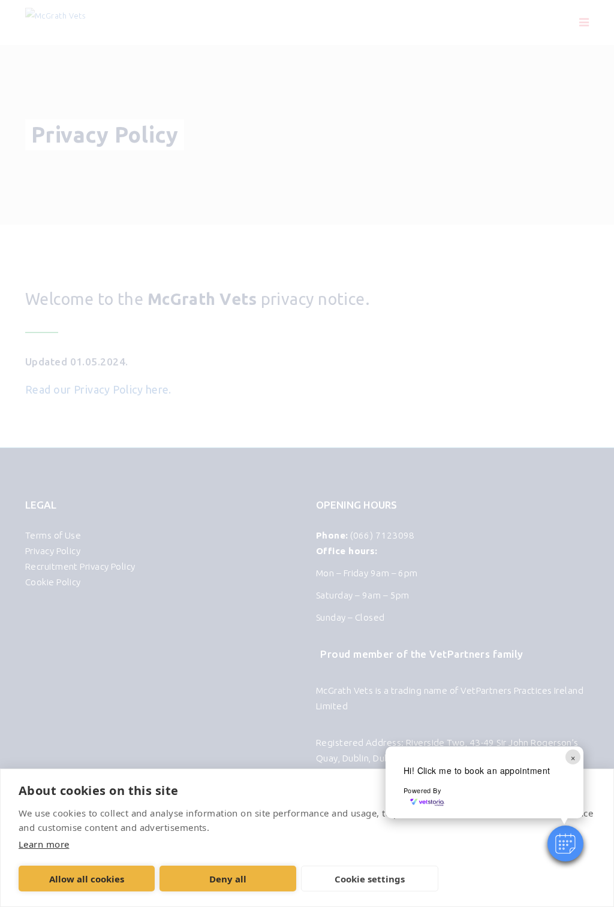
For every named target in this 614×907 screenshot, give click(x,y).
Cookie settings (370, 879)
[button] (565, 843)
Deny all (227, 879)
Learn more (44, 844)
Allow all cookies (86, 879)
